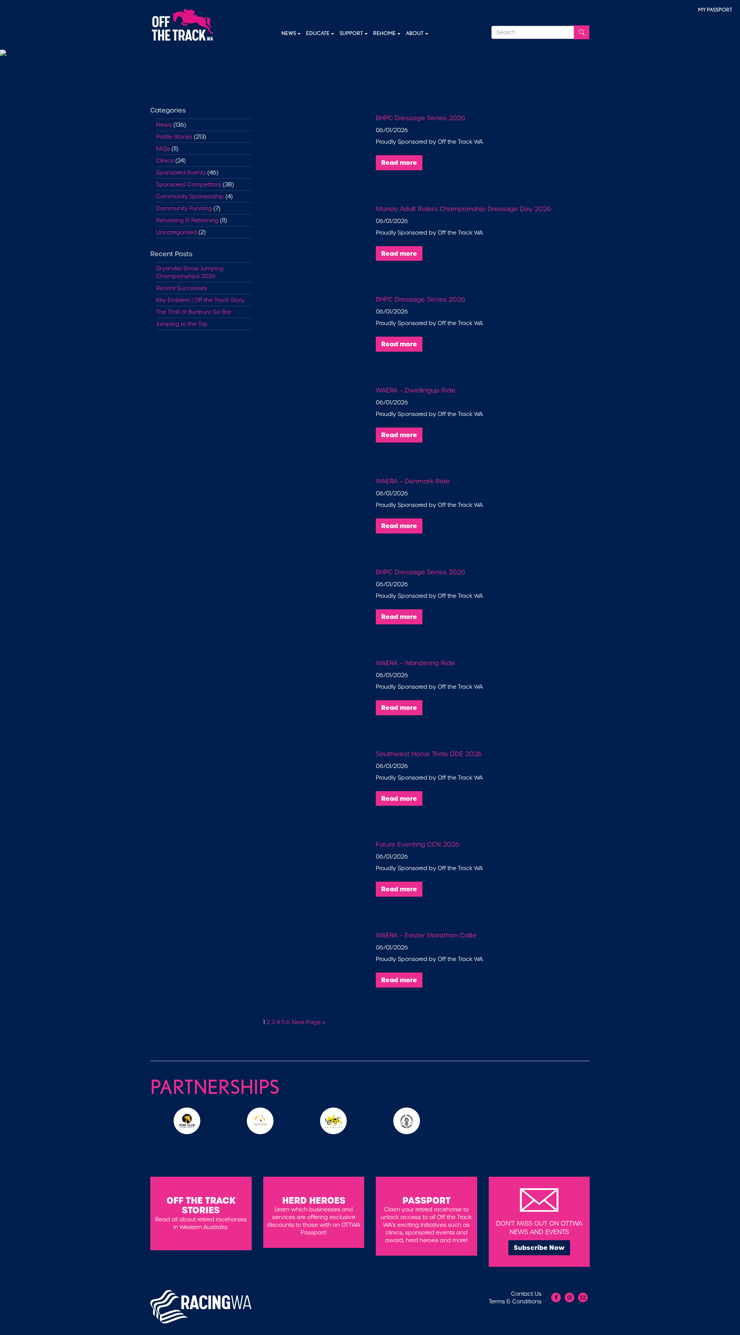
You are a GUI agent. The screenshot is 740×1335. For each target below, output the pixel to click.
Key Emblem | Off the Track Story (200, 300)
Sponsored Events (181, 172)
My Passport (715, 10)
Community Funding (184, 208)
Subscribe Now (539, 1247)
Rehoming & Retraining (187, 220)
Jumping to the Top (182, 323)
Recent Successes (181, 288)
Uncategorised (176, 232)
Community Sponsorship (190, 196)
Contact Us (526, 1293)
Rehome (385, 33)
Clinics (165, 160)
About (415, 33)
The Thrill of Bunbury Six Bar (193, 312)
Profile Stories (174, 136)
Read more (399, 162)
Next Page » (308, 1022)
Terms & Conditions (515, 1301)
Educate (318, 33)
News (289, 33)
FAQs (163, 148)
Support (352, 33)
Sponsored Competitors (188, 184)
